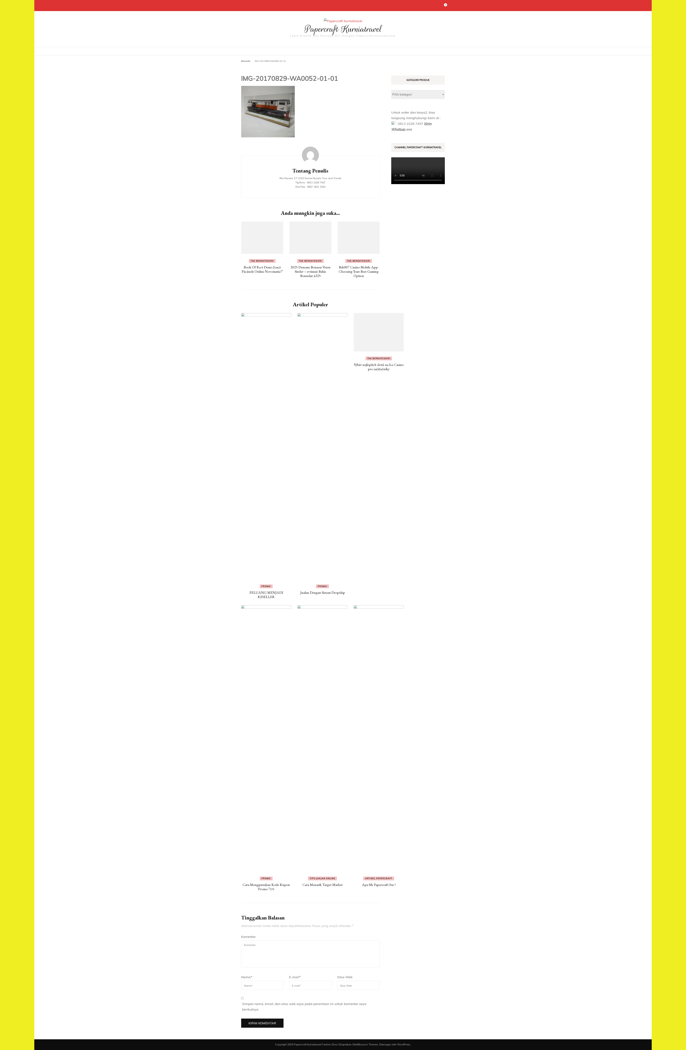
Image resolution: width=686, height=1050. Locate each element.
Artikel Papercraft (378, 878)
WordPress (403, 1044)
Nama (246, 977)
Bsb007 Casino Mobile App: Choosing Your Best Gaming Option (359, 271)
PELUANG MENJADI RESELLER (266, 594)
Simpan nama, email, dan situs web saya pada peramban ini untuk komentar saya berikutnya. (304, 1007)
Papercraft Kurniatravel (343, 29)
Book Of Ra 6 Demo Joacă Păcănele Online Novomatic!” (262, 269)
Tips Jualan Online (322, 878)
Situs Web (344, 977)
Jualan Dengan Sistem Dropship (322, 592)
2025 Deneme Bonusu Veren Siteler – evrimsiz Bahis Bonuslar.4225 (310, 271)
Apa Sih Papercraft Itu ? (379, 884)
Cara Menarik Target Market (322, 884)
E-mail (295, 977)
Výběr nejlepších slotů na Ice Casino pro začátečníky (379, 366)
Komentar (248, 937)
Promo (266, 586)
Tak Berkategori (262, 261)
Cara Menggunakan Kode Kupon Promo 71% (266, 886)
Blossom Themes (368, 1044)
